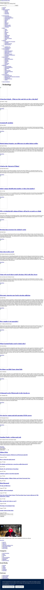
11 (2, 447)
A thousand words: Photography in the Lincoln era (15, 393)
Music (6, 21)
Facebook (4, 7)
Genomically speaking (6, 123)
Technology (7, 56)
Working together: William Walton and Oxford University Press (15, 478)
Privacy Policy (5, 548)
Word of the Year (8, 44)
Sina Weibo (7, 12)
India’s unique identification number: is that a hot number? (17, 188)
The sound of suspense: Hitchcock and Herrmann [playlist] (14, 454)
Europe (6, 34)
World (6, 39)
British (6, 33)
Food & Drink (7, 18)
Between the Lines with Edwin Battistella (12, 76)
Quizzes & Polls (7, 70)
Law (3, 45)
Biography (6, 32)
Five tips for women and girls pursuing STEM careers (16, 415)
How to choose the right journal (7, 459)
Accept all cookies (19, 586)
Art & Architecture (8, 16)
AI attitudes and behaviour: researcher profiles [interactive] (14, 464)
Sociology (6, 64)
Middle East (7, 36)
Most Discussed (4, 483)
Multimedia (4, 65)
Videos (6, 73)
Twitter (3, 8)
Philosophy (7, 22)
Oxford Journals (5, 576)
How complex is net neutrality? (9, 321)
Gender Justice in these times (6, 510)
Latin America (7, 35)
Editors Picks (4, 452)
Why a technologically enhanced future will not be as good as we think (20, 211)
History (3, 28)
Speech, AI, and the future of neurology (9, 469)
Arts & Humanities (5, 15)
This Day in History (8, 38)
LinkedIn (6, 10)
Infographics (7, 68)
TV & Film (7, 27)
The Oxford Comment (9, 71)
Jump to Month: (3, 448)
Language (4, 40)
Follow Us (4, 543)
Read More (2, 108)
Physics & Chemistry (8, 53)
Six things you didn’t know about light (11, 369)
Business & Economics (9, 59)
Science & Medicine (6, 48)
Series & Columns (5, 74)
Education (6, 60)
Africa (6, 29)
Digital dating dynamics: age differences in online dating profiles (19, 143)
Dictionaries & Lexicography (10, 41)
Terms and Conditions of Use (7, 545)
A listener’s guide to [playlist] (9, 473)
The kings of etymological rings (7, 505)
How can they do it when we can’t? (8, 501)
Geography (7, 61)
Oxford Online (5, 577)
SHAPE (6, 79)
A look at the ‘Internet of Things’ (9, 166)
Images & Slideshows (8, 67)
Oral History (7, 37)
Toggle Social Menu (6, 9)
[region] (22, 584)
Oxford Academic (5, 575)
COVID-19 (7, 49)
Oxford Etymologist (8, 43)
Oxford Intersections (8, 78)
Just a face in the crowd (7, 251)
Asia (5, 31)
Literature (6, 19)
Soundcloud (7, 13)
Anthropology (7, 58)
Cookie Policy (4, 547)
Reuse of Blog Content (6, 546)
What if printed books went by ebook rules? (13, 343)
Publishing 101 (7, 77)
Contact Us (4, 544)
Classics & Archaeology (9, 17)
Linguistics (7, 42)
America (6, 30)
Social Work (7, 63)
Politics (6, 62)
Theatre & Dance (8, 26)
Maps (6, 69)
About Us (4, 542)
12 (3, 447)
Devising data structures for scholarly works (13, 229)
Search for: (2, 5)
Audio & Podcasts (8, 66)
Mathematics (7, 52)
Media (6, 20)
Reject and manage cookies (8, 586)
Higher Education (5, 578)
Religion (6, 23)
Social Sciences (5, 57)
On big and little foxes (5, 485)
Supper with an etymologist (6, 490)
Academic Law (7, 46)
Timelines (6, 72)
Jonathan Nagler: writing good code (10, 437)
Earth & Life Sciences (9, 50)
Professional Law (8, 47)
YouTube (6, 11)
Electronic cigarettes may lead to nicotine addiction (15, 295)
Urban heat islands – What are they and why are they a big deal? (19, 99)
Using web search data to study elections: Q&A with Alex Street (18, 274)
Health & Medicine (8, 51)
